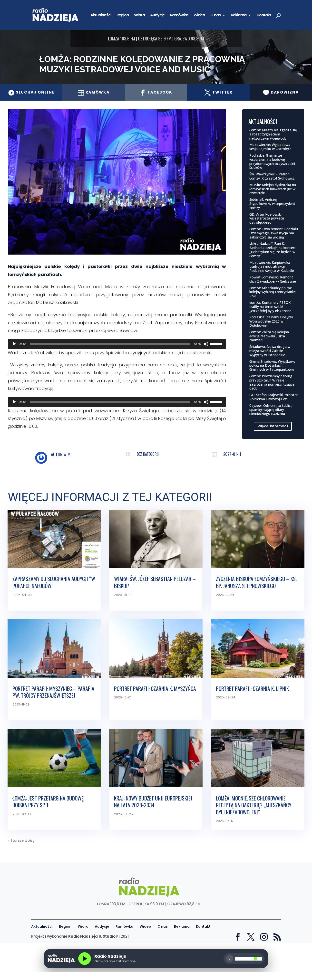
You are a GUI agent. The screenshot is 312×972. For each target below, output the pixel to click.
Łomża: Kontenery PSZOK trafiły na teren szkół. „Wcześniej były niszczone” (270, 306)
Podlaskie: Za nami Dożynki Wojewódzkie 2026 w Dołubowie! (271, 321)
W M (66, 454)
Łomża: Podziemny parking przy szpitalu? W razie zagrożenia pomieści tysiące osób (271, 382)
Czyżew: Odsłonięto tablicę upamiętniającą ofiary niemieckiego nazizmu (270, 409)
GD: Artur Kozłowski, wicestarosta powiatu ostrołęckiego (266, 218)
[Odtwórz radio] (84, 958)
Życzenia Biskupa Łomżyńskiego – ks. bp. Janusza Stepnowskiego (256, 582)
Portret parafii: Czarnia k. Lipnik (252, 688)
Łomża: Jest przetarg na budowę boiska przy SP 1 (48, 801)
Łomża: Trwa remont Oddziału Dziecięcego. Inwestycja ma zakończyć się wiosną (273, 233)
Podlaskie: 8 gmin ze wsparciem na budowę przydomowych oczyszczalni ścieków (272, 161)
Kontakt (264, 15)
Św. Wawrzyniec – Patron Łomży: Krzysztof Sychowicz (272, 176)
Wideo (199, 15)
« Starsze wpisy (21, 840)
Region (123, 15)
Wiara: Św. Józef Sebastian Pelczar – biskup (155, 582)
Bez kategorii (148, 454)
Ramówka (179, 15)
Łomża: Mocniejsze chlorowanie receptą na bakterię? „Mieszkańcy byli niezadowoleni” (253, 805)
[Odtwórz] (14, 344)
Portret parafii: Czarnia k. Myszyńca (155, 688)
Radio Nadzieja (83, 936)
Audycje (157, 15)
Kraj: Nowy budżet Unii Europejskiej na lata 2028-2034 (153, 801)
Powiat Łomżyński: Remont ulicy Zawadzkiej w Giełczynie (272, 279)
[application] (117, 344)
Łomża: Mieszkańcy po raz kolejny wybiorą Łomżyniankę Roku (272, 292)
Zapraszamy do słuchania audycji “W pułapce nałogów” (53, 582)
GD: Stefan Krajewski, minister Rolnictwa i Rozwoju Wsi (273, 396)
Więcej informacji (273, 426)
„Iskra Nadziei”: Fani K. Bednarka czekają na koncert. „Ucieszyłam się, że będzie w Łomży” (272, 249)
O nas (215, 15)
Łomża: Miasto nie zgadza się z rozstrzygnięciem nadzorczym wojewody (273, 134)
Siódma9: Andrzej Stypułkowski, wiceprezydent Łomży (272, 203)
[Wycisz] (206, 344)
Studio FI (111, 936)
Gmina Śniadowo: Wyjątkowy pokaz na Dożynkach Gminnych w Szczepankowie (272, 365)
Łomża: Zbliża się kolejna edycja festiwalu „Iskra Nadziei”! (269, 336)
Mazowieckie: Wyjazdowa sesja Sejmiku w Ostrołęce (270, 146)
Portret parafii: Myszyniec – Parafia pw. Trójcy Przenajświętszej (53, 692)
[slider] (217, 343)
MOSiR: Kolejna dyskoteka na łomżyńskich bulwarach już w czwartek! (272, 188)
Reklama (238, 15)
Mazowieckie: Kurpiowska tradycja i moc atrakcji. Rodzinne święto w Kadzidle (271, 266)
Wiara (139, 15)
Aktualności (100, 15)
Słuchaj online (31, 92)
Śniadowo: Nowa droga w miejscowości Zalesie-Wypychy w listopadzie (269, 350)
